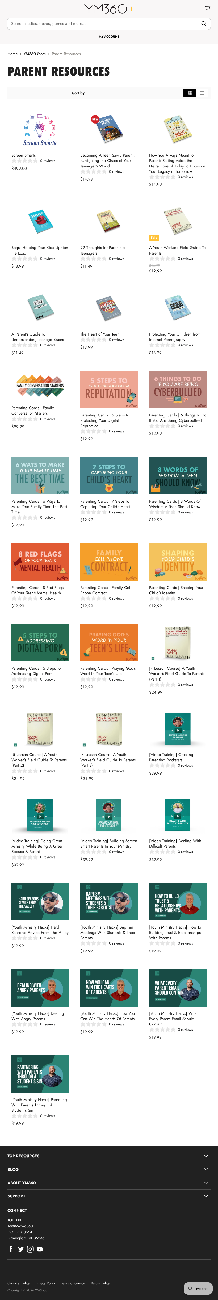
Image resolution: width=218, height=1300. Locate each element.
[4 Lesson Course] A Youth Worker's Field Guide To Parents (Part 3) (108, 760)
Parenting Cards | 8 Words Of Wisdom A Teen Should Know (175, 504)
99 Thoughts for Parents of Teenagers (103, 250)
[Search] (204, 24)
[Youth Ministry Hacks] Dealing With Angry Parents (37, 1016)
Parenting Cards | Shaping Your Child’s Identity (176, 590)
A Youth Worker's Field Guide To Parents (177, 250)
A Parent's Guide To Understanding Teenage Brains (37, 336)
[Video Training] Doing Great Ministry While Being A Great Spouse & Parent (37, 846)
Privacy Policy (45, 1283)
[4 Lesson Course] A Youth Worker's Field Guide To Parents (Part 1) (176, 673)
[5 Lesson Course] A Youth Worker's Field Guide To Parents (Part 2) (39, 760)
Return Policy (100, 1283)
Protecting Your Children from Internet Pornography (175, 336)
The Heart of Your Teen (99, 334)
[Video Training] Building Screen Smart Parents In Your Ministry (108, 843)
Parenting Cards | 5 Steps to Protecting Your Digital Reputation (104, 420)
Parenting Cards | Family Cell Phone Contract (105, 590)
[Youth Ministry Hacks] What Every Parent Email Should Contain (173, 1019)
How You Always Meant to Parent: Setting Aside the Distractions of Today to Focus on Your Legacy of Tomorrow (177, 163)
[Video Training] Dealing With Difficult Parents (175, 843)
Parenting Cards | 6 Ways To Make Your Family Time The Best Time (39, 506)
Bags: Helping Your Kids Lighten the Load (39, 250)
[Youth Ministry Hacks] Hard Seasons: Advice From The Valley (40, 929)
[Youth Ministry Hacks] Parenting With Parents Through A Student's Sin (39, 1105)
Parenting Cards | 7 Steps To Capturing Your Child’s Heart (105, 504)
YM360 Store (35, 54)
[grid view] (189, 93)
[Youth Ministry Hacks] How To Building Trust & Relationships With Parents (175, 932)
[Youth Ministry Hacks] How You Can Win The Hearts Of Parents (107, 1016)
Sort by (78, 93)
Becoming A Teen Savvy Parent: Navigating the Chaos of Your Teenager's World (107, 160)
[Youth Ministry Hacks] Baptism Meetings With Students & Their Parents (107, 932)
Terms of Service (73, 1283)
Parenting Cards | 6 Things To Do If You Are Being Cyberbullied (177, 417)
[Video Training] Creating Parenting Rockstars (171, 757)
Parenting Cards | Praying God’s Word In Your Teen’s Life (108, 671)
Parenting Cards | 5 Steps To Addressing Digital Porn (36, 671)
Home (12, 54)
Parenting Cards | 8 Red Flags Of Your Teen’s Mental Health (37, 590)
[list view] (202, 93)
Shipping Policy (18, 1283)
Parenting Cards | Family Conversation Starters (32, 410)
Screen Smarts (23, 155)
